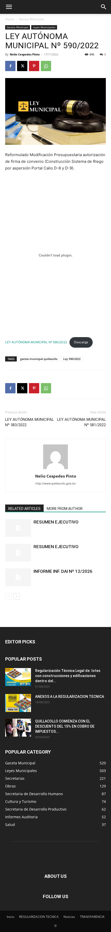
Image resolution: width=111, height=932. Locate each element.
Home (9, 19)
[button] (9, 7)
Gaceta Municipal (31, 19)
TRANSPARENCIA (92, 917)
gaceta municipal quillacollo (39, 359)
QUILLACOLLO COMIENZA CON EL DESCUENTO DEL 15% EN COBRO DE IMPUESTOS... (64, 726)
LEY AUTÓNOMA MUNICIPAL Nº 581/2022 (81, 422)
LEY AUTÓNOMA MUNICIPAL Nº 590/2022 (36, 342)
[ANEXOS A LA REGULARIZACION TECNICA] (18, 703)
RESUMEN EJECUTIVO (56, 522)
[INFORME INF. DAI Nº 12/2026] (18, 577)
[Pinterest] (34, 66)
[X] (22, 66)
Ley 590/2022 (72, 359)
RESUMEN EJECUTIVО (56, 546)
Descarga (81, 342)
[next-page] (16, 596)
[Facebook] (10, 66)
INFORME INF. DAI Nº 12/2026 (63, 571)
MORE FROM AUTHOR (65, 509)
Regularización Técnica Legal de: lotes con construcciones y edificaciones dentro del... (67, 676)
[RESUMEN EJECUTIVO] (18, 528)
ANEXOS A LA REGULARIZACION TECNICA (69, 697)
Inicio (10, 917)
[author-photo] (55, 469)
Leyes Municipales (44, 27)
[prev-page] (8, 596)
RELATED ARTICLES (24, 509)
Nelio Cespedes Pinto (25, 54)
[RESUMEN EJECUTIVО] (18, 553)
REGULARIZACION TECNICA (39, 917)
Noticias (69, 917)
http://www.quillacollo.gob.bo (55, 483)
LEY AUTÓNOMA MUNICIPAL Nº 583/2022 (29, 422)
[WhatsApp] (46, 66)
